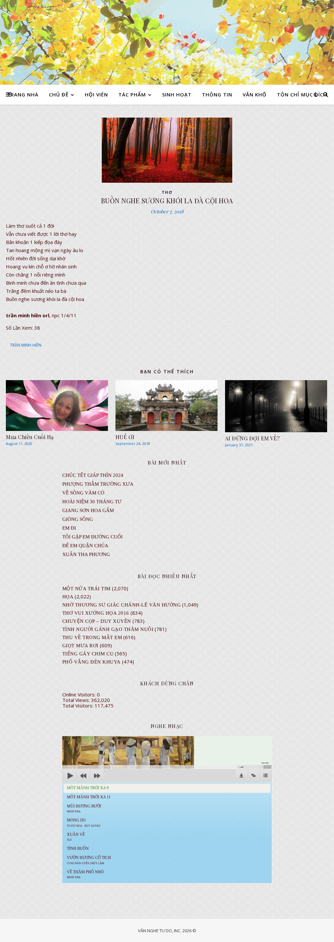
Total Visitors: (78, 705)
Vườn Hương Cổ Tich (89, 859)
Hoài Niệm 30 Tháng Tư (92, 501)
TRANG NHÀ (22, 94)
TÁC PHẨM (132, 94)
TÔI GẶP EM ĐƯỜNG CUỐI (92, 536)
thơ (167, 192)
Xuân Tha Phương (86, 554)
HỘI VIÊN (96, 94)
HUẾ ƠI (125, 437)
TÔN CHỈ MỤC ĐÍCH (302, 94)
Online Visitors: (79, 694)
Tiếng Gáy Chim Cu (88, 653)
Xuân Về (76, 836)
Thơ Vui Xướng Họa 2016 (95, 613)
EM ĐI (69, 528)
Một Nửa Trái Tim (86, 588)
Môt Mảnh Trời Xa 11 (89, 797)
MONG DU (83, 822)
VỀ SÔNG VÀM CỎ (83, 492)
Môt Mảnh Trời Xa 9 (88, 788)
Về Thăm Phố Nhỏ (85, 874)
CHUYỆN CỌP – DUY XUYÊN (96, 621)
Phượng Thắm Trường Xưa (97, 484)
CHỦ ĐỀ (58, 94)
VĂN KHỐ (254, 94)
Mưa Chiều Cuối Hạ (30, 437)
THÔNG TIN (217, 94)
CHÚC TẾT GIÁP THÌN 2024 (92, 475)
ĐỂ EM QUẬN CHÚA (85, 545)
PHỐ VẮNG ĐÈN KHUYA (91, 661)
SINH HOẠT (176, 94)
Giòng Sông (77, 519)
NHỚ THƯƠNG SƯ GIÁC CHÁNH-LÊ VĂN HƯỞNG (121, 604)
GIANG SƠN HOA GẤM (88, 510)
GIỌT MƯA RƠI (80, 645)
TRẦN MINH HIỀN (25, 345)
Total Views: (76, 700)
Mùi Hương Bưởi (84, 808)
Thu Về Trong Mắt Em (92, 637)
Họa (68, 596)
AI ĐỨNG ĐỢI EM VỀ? (252, 438)
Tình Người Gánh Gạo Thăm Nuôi (108, 629)
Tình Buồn (78, 848)
